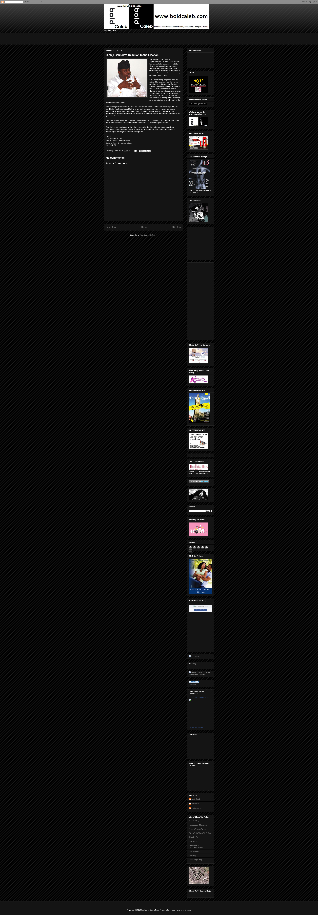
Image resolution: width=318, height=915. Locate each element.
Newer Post (111, 227)
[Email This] (140, 151)
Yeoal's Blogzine (195, 821)
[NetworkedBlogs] (200, 606)
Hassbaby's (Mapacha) (198, 825)
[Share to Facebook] (147, 151)
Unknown (195, 804)
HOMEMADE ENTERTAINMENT (196, 846)
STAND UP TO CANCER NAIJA (198, 698)
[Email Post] (135, 151)
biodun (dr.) (196, 808)
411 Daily (192, 855)
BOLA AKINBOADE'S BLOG (200, 833)
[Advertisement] (149, 38)
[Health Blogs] (194, 682)
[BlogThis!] (142, 151)
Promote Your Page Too (196, 727)
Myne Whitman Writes (197, 829)
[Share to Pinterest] (149, 151)
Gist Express (194, 852)
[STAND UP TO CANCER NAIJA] (196, 725)
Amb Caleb (196, 799)
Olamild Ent (193, 837)
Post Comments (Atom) (148, 235)
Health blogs (192, 684)
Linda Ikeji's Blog (195, 860)
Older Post (176, 227)
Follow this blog (200, 610)
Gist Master (193, 841)
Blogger (187, 910)
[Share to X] (144, 151)
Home (144, 227)
